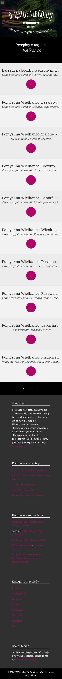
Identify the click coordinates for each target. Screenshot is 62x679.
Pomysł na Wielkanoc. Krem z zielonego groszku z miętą (27, 558)
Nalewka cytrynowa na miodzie (28, 495)
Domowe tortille (39, 539)
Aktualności (18, 588)
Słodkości (17, 615)
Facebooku (20, 659)
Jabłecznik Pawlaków (23, 489)
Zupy (14, 626)
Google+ (32, 659)
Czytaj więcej (18, 445)
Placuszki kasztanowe (23, 484)
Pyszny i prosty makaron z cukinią (29, 469)
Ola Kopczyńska (20, 521)
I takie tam (17, 598)
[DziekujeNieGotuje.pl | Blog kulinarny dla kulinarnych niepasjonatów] (31, 17)
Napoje (15, 604)
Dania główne (19, 593)
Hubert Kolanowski (22, 545)
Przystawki (17, 609)
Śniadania (17, 620)
